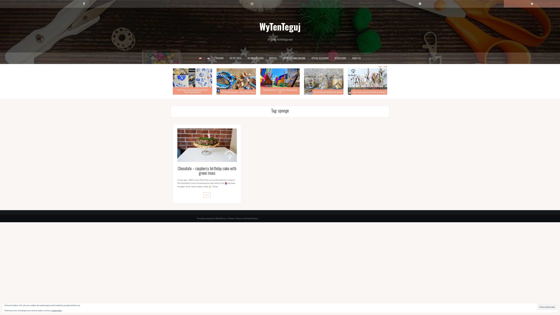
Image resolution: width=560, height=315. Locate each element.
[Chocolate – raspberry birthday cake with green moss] (207, 145)
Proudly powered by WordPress (211, 218)
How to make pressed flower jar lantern (284, 91)
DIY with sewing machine (294, 58)
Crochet (273, 58)
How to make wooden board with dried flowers (325, 91)
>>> (207, 195)
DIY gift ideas (236, 58)
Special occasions (320, 58)
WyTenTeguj (280, 26)
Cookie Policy (56, 310)
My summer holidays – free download (372, 91)
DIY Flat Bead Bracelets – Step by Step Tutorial (194, 91)
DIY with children (256, 58)
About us (356, 58)
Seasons (220, 58)
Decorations (340, 58)
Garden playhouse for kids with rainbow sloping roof (236, 90)
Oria (237, 218)
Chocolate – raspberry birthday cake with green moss (207, 170)
